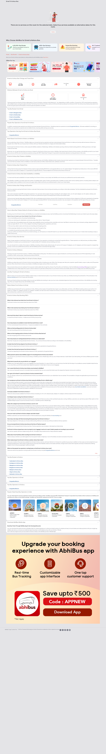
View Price (86, 204)
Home (7, 54)
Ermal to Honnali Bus (14, 117)
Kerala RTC (55, 513)
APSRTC (12, 513)
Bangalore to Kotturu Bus (16, 467)
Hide (96, 453)
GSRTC (68, 513)
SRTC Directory (55, 497)
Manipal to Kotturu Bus (15, 469)
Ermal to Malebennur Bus (15, 119)
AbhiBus (6, 629)
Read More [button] (45, 57)
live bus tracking (11, 277)
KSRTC (40, 513)
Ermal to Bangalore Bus (15, 112)
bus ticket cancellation (80, 386)
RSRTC (82, 513)
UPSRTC (96, 513)
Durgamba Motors (74, 126)
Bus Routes (14, 54)
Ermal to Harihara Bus (15, 114)
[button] (19, 84)
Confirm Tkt (14, 629)
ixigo (10, 629)
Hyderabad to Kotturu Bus (16, 461)
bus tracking (56, 415)
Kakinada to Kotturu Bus (15, 474)
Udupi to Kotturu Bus (14, 471)
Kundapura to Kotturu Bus (16, 463)
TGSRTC (26, 513)
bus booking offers (82, 267)
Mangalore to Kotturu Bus (16, 465)
